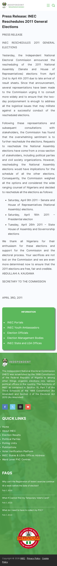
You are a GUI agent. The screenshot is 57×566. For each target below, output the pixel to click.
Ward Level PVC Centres (16, 459)
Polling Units (9, 443)
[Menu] (48, 5)
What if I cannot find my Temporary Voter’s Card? (25, 498)
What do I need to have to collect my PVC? (22, 510)
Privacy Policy (33, 558)
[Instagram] (20, 407)
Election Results (11, 434)
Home (5, 426)
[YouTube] (28, 407)
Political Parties (11, 439)
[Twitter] (12, 407)
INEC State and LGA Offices (24, 343)
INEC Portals (15, 322)
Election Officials (17, 332)
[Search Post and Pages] (53, 5)
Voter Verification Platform (17, 451)
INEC (22, 558)
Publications (9, 447)
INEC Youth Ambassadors (23, 327)
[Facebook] (5, 407)
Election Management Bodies (25, 337)
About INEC (9, 430)
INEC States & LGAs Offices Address (23, 455)
